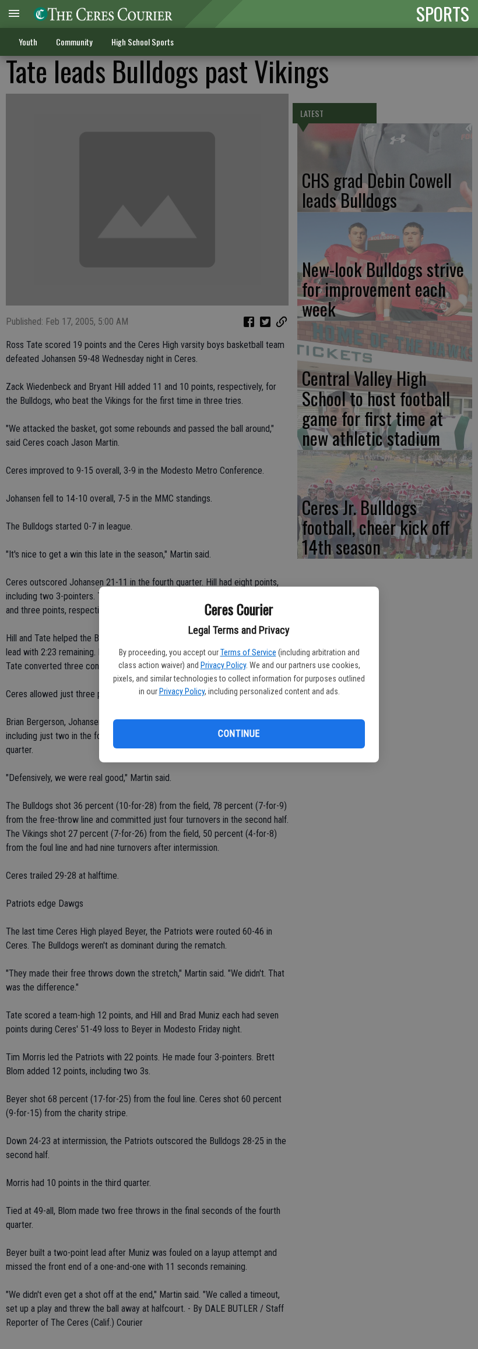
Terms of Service (248, 652)
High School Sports (142, 42)
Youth (28, 42)
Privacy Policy (223, 665)
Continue (238, 733)
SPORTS (442, 13)
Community (74, 42)
